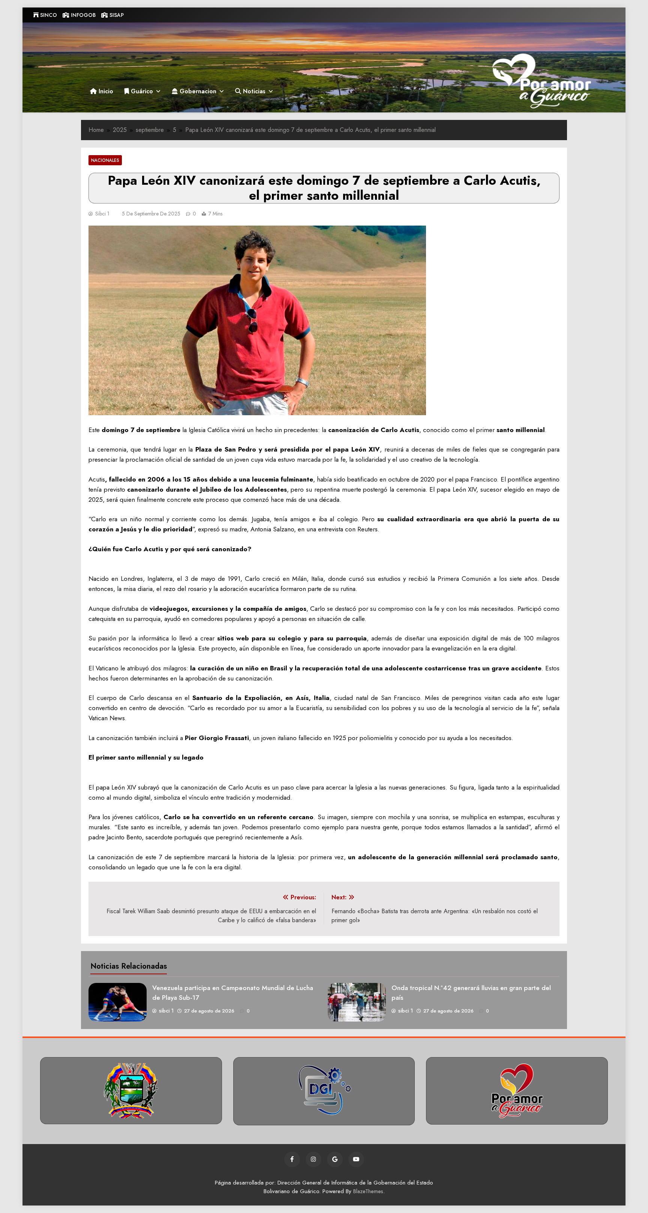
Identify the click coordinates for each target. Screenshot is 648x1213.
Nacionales (105, 160)
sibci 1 (102, 213)
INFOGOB (82, 15)
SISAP (116, 15)
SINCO (48, 15)
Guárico (141, 91)
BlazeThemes (368, 1191)
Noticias (253, 91)
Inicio (105, 91)
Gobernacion (197, 91)
